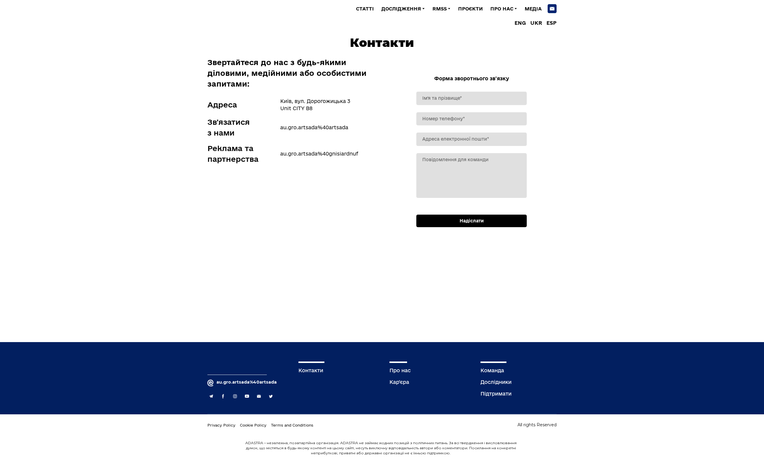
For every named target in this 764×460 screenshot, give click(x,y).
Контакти (310, 370)
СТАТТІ (365, 8)
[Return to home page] (253, 14)
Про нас (400, 370)
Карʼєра (399, 382)
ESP (551, 23)
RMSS (439, 8)
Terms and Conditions (292, 425)
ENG (520, 23)
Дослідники (496, 382)
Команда (492, 370)
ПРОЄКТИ (470, 8)
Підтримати (496, 393)
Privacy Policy (221, 425)
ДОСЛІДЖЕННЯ (401, 8)
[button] (552, 8)
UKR (536, 23)
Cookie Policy (253, 425)
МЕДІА (533, 8)
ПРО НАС (501, 8)
